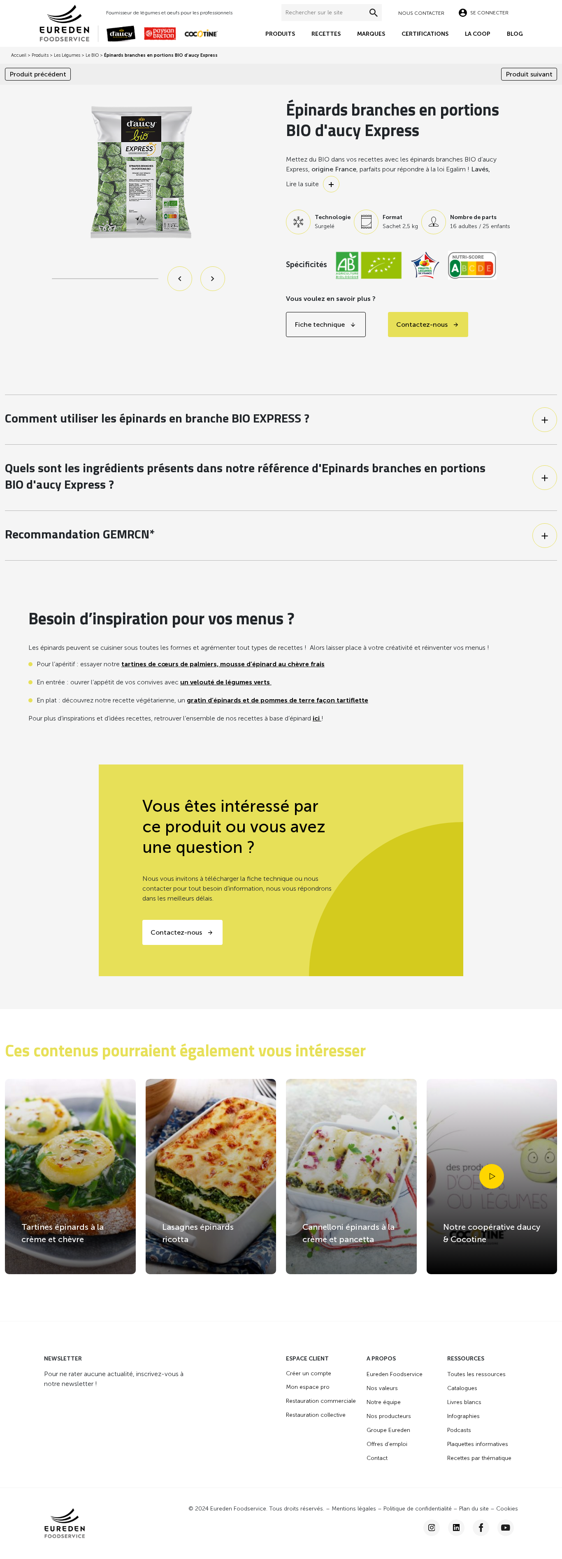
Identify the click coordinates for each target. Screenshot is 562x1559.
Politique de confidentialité (417, 1508)
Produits (280, 33)
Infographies (463, 1416)
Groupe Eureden (388, 1430)
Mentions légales (354, 1508)
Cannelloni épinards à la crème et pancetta (348, 1233)
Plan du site (474, 1508)
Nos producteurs (389, 1416)
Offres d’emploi (387, 1444)
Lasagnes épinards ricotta (198, 1233)
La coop (477, 33)
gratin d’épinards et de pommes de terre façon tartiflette (277, 700)
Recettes (326, 33)
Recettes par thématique (479, 1458)
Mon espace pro (308, 1386)
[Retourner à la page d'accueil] (68, 22)
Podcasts (459, 1430)
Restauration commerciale (321, 1400)
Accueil (18, 55)
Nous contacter (421, 13)
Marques (371, 33)
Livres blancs (464, 1402)
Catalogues (462, 1388)
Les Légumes (67, 55)
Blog (515, 33)
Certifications (425, 33)
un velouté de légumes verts (226, 682)
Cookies (507, 1508)
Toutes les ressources (476, 1374)
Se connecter (489, 13)
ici (317, 718)
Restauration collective (316, 1414)
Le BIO (92, 55)
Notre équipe (384, 1402)
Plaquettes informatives (477, 1444)
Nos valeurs (382, 1388)
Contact (377, 1458)
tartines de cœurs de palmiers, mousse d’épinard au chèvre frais (223, 664)
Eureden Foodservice (395, 1374)
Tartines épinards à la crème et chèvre (62, 1233)
